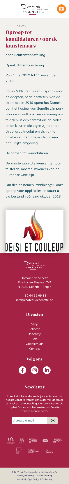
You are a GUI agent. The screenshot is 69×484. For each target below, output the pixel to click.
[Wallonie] (21, 440)
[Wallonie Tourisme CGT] (57, 440)
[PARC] (18, 451)
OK (52, 420)
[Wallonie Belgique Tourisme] (33, 440)
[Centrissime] (33, 451)
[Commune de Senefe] (49, 451)
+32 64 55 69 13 (34, 295)
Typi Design (33, 479)
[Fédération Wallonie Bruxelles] (11, 440)
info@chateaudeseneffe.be (34, 300)
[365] (45, 440)
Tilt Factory (47, 479)
